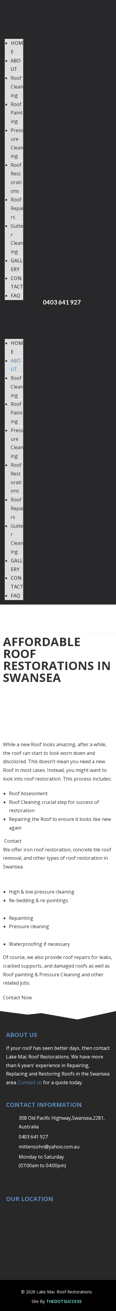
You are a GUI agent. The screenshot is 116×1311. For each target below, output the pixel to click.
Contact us (30, 1082)
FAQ (15, 295)
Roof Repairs (17, 208)
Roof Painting (16, 113)
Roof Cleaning (17, 87)
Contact (12, 841)
